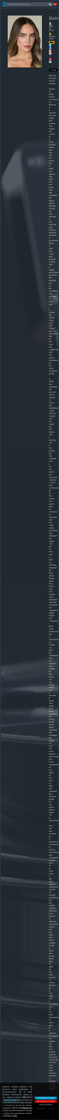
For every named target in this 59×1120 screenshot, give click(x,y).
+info (15, 1116)
